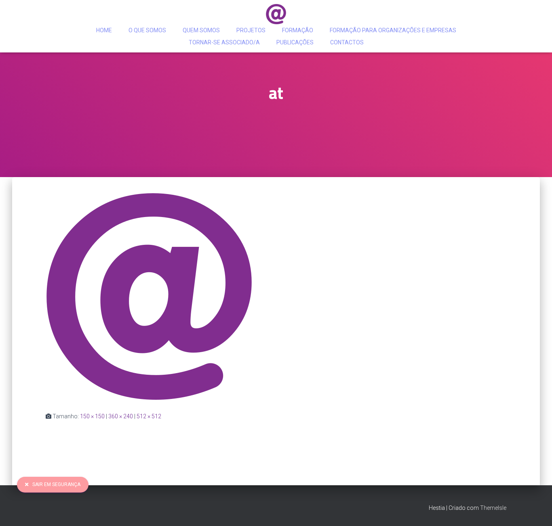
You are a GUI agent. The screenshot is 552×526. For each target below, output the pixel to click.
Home (104, 30)
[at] (149, 296)
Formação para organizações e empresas (393, 30)
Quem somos (201, 30)
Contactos (347, 42)
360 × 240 (120, 416)
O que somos (147, 30)
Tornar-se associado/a (224, 42)
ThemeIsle (493, 508)
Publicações (295, 42)
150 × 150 (92, 416)
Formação (297, 30)
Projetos (250, 30)
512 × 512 (149, 416)
